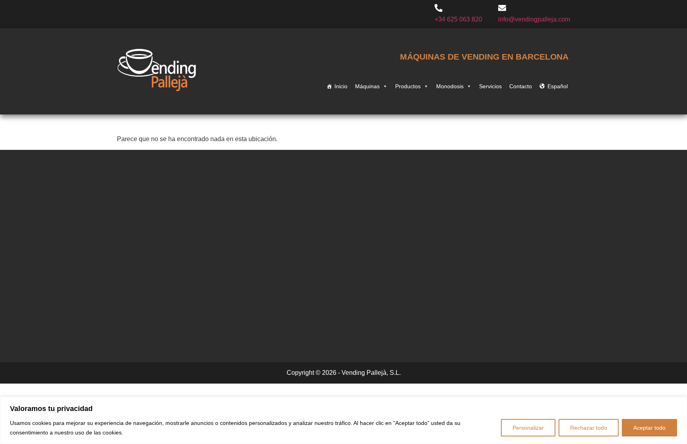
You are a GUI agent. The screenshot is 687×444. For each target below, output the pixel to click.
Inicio (340, 86)
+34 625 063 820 (458, 19)
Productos (408, 86)
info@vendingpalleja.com (534, 19)
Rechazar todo (588, 428)
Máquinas (367, 86)
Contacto (520, 86)
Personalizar (528, 428)
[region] (343, 420)
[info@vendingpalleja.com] (502, 8)
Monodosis (450, 86)
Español (557, 86)
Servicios (490, 86)
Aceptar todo (649, 428)
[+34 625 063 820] (438, 8)
